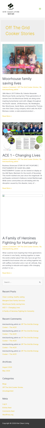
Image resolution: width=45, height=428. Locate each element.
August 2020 (7, 367)
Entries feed (6, 408)
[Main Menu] (40, 9)
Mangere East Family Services (13, 300)
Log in (4, 404)
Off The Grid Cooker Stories (28, 87)
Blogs (4, 384)
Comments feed (8, 411)
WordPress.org (7, 415)
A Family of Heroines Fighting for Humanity (18, 311)
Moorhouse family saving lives (13, 304)
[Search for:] (22, 282)
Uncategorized (7, 391)
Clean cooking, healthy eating (13, 297)
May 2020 (6, 371)
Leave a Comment (9, 87)
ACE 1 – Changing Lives (21, 155)
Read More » (7, 116)
